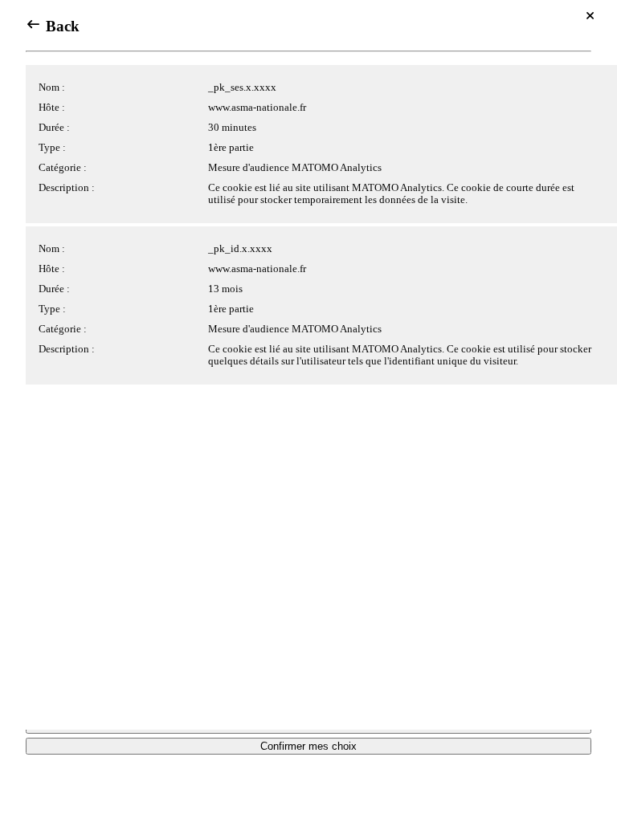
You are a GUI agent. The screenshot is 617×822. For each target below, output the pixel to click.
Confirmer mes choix (308, 746)
